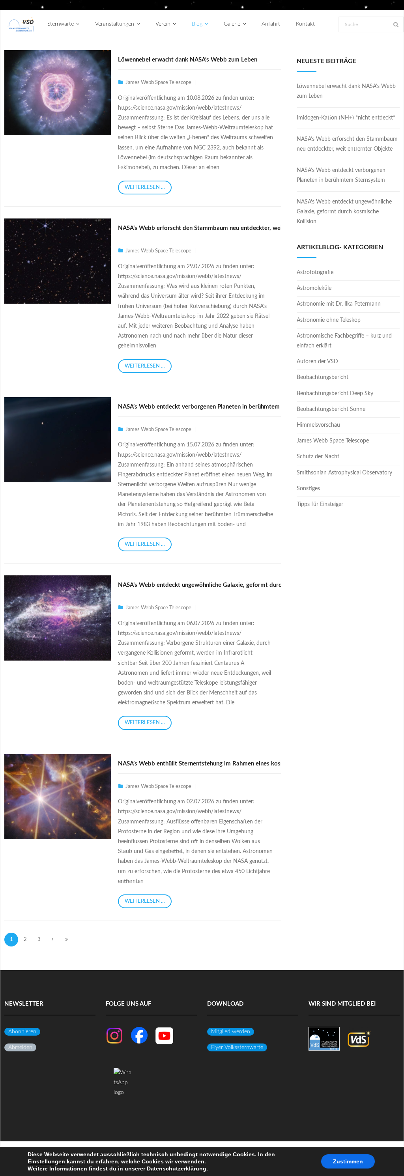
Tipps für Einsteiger (320, 504)
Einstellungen (46, 1161)
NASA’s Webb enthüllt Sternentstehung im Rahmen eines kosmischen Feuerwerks (226, 764)
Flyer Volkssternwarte (237, 1047)
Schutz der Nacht (318, 456)
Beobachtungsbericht (322, 377)
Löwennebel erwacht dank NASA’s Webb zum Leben (187, 60)
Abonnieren (22, 1031)
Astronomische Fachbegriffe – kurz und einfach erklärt (344, 341)
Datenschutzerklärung (176, 1168)
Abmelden (20, 1047)
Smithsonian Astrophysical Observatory (344, 473)
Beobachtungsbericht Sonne (331, 409)
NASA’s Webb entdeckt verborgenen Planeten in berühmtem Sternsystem (216, 407)
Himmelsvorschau (318, 425)
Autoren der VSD (317, 361)
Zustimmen (348, 1161)
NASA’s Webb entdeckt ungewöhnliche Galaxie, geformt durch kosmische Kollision (228, 585)
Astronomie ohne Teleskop (329, 320)
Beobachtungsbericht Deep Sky (335, 393)
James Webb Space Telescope (158, 82)
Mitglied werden (230, 1031)
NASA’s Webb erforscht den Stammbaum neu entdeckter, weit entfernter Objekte (227, 228)
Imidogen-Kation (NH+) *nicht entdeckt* (346, 118)
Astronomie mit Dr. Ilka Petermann (339, 304)
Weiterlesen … (145, 187)
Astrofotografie (315, 272)
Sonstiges (308, 488)
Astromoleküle (314, 288)
